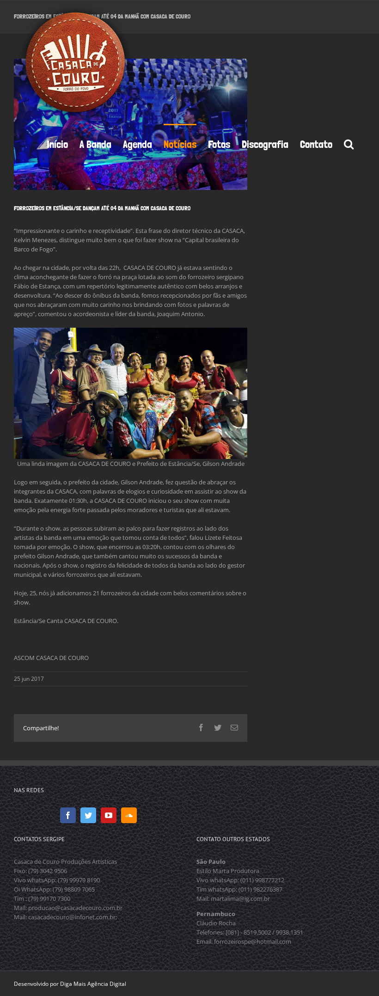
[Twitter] (88, 815)
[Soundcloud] (129, 815)
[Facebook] (68, 815)
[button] (349, 143)
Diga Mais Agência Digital (93, 984)
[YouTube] (108, 815)
